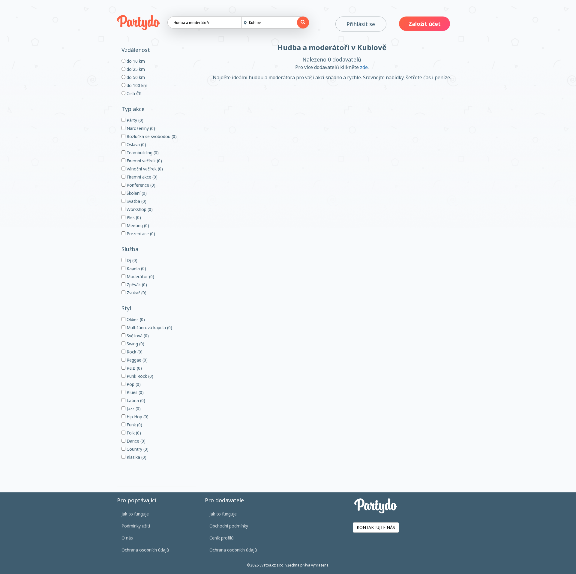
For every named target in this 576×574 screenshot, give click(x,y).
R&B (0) (133, 368)
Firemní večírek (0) (143, 161)
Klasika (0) (135, 457)
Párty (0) (134, 120)
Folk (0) (133, 433)
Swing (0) (134, 344)
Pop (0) (133, 384)
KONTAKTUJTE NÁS (376, 527)
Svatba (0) (135, 201)
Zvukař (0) (135, 293)
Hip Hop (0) (136, 416)
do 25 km (135, 69)
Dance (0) (135, 441)
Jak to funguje (135, 514)
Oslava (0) (135, 144)
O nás (127, 538)
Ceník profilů (221, 538)
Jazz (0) (133, 408)
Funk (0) (133, 425)
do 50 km (135, 77)
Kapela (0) (135, 268)
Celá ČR (133, 93)
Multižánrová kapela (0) (148, 327)
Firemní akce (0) (141, 177)
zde (364, 67)
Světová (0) (137, 335)
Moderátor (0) (139, 276)
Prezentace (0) (140, 233)
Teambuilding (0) (142, 152)
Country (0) (136, 449)
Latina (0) (135, 400)
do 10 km (135, 61)
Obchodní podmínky (228, 526)
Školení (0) (136, 193)
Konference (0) (140, 185)
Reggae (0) (136, 360)
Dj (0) (131, 260)
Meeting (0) (137, 225)
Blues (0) (134, 392)
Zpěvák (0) (136, 284)
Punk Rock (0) (139, 376)
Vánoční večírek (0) (144, 169)
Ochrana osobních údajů (145, 550)
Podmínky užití (136, 526)
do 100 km (136, 85)
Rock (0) (133, 352)
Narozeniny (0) (140, 128)
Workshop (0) (139, 209)
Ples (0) (133, 217)
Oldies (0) (135, 319)
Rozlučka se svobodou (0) (151, 136)
